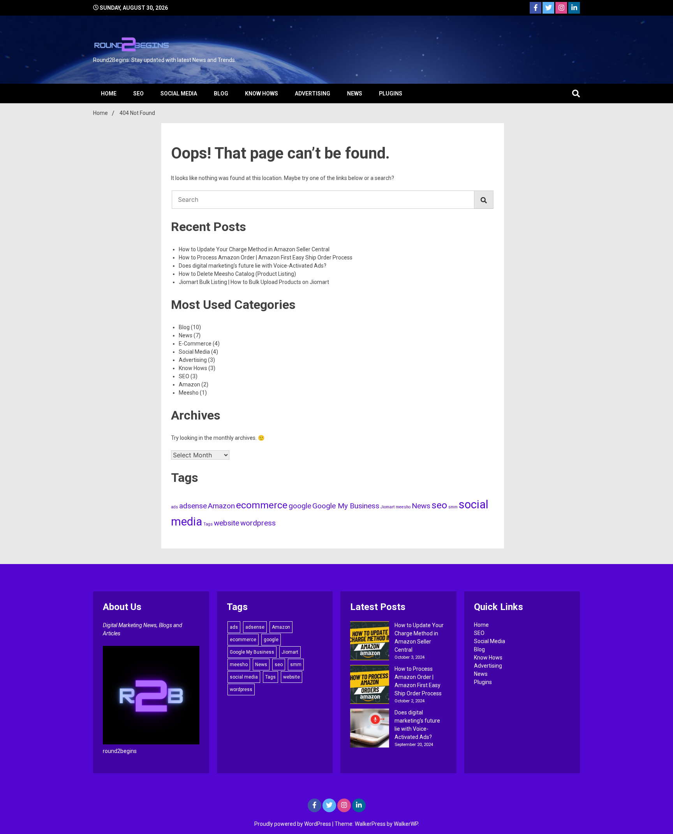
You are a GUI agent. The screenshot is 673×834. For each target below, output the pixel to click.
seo (439, 505)
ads (174, 507)
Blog (221, 93)
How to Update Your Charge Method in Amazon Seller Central (254, 249)
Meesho (189, 393)
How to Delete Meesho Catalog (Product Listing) (237, 274)
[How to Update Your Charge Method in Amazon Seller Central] (369, 642)
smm (453, 507)
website (226, 522)
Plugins (390, 93)
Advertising (312, 93)
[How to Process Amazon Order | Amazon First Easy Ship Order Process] (369, 685)
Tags (208, 524)
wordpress (258, 522)
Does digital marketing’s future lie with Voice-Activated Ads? (252, 266)
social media (244, 677)
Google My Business (345, 505)
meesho (403, 507)
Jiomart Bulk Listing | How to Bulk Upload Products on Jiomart (254, 282)
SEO (138, 93)
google (300, 505)
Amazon (189, 384)
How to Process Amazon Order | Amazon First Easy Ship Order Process (265, 257)
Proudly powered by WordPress (293, 824)
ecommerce (261, 505)
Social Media (178, 93)
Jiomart (388, 507)
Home (108, 93)
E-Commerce (195, 343)
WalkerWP (406, 824)
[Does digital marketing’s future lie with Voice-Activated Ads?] (369, 729)
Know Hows (261, 93)
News (354, 93)
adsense (193, 505)
